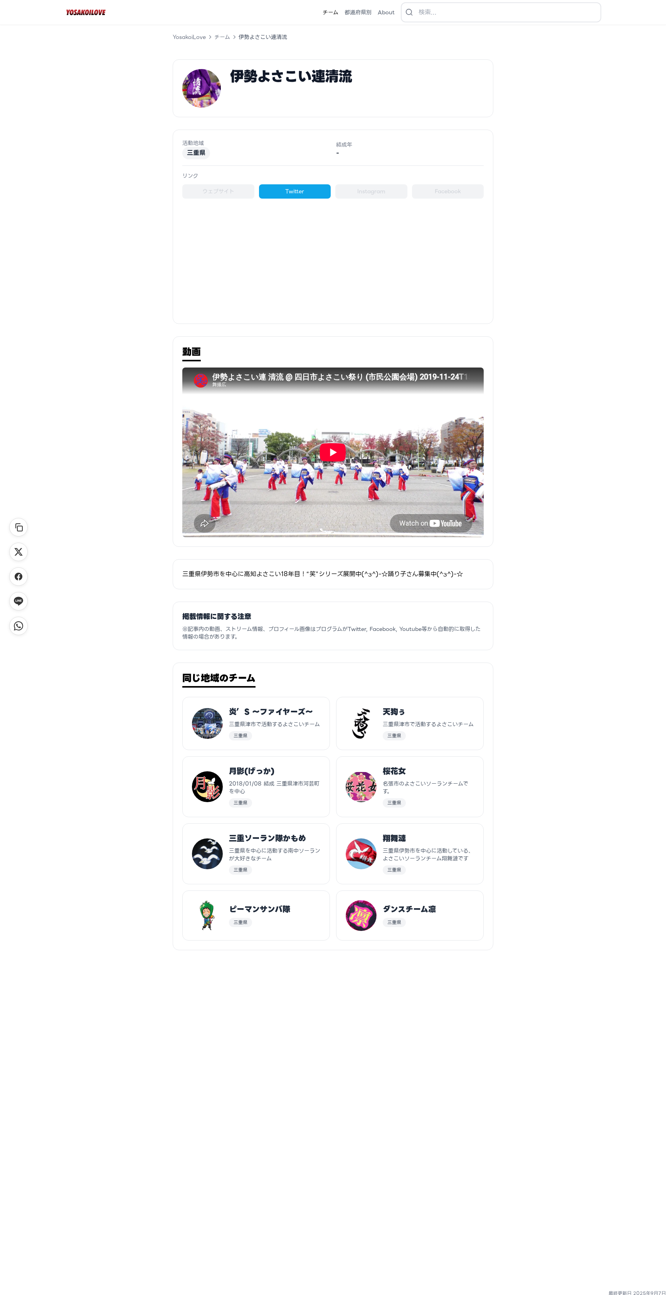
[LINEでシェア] (18, 601)
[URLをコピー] (18, 527)
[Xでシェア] (18, 552)
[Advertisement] (333, 256)
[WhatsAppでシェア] (18, 626)
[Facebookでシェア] (18, 576)
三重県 (196, 153)
